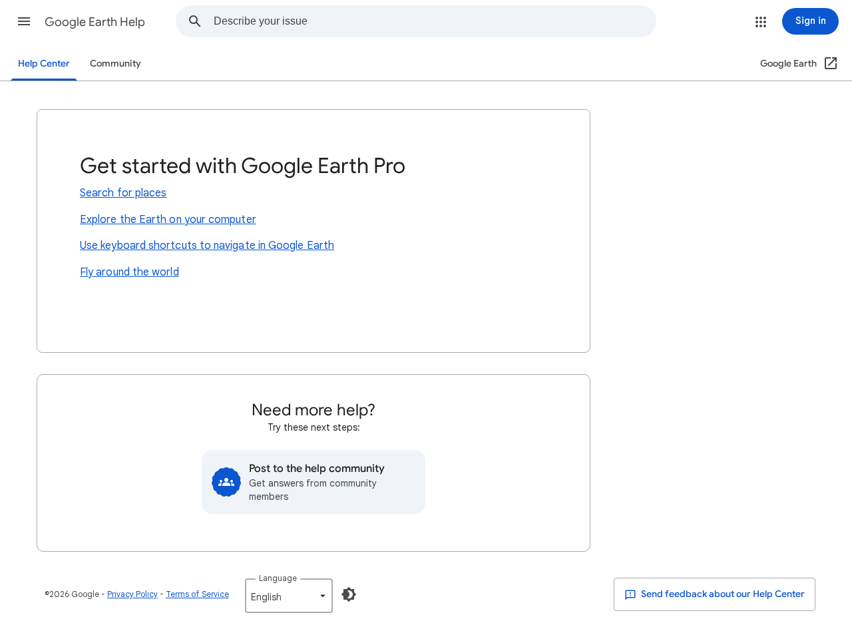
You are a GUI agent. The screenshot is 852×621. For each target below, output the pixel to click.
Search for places (123, 193)
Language (278, 578)
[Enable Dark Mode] (349, 594)
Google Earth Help (95, 22)
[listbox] (289, 595)
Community (115, 63)
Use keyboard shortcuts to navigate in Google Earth (207, 245)
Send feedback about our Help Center (722, 594)
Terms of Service (197, 594)
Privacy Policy (132, 594)
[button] (24, 21)
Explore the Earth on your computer (168, 219)
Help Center (44, 63)
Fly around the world (129, 272)
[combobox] (435, 21)
